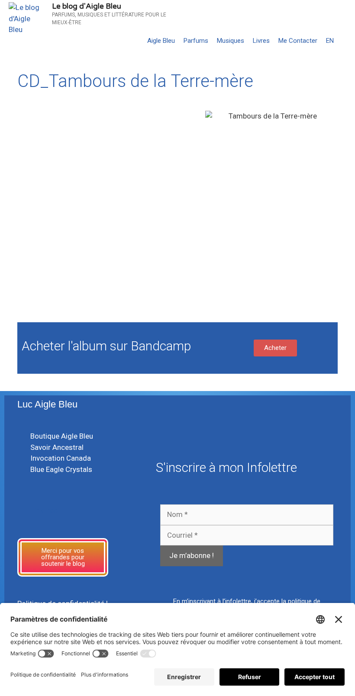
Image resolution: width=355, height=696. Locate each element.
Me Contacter (297, 41)
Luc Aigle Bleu (47, 404)
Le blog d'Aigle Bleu (86, 6)
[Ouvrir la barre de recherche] (346, 41)
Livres (261, 41)
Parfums (196, 41)
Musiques (230, 41)
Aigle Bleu (161, 41)
